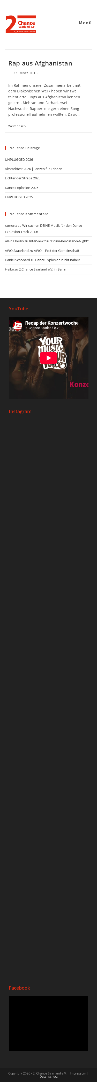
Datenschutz (49, 1076)
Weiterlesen (18, 126)
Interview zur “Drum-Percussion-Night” (59, 241)
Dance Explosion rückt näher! (57, 260)
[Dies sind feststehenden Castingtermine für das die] (48, 465)
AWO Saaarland (17, 250)
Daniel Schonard (17, 260)
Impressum (78, 1073)
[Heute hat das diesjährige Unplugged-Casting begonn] (48, 724)
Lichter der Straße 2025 (22, 178)
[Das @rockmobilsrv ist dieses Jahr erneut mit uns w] (48, 927)
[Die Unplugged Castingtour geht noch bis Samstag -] (48, 626)
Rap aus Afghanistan (40, 63)
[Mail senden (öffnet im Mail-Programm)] (52, 6)
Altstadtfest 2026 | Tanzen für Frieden (33, 168)
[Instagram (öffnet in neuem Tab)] (39, 6)
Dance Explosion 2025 (21, 187)
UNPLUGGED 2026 (19, 159)
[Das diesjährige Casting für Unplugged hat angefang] (48, 554)
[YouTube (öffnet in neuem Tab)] (46, 6)
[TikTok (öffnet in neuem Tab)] (59, 6)
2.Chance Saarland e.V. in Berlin (42, 269)
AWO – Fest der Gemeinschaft (56, 250)
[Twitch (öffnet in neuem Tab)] (64, 6)
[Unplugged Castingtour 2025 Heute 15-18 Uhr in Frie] (48, 839)
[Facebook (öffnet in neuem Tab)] (33, 6)
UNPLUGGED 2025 (19, 197)
